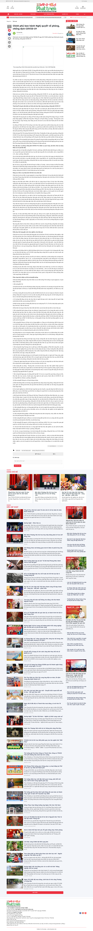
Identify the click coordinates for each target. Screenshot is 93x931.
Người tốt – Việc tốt (74, 607)
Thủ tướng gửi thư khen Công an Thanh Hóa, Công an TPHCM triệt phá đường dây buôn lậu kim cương (43, 753)
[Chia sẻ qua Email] (9, 38)
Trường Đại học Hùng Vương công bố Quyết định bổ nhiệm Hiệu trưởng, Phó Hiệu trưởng (76, 599)
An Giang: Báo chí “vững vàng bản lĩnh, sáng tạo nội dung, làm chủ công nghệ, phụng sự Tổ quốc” (43, 639)
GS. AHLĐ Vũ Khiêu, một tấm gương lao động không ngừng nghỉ (33, 17)
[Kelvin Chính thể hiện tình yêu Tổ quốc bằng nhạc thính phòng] (15, 834)
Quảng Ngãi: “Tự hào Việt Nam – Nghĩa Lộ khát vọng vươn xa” (43, 716)
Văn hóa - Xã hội (26, 530)
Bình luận (9, 26)
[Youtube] (85, 913)
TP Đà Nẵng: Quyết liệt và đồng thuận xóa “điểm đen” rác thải (75, 594)
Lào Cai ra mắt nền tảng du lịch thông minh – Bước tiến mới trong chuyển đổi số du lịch (76, 675)
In (54, 454)
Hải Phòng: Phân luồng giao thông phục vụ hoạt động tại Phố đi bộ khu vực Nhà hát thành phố (43, 766)
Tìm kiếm (77, 8)
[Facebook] (80, 913)
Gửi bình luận (17, 465)
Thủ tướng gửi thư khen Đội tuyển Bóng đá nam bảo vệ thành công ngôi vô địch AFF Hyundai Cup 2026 (43, 792)
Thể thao (25, 801)
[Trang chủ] (8, 14)
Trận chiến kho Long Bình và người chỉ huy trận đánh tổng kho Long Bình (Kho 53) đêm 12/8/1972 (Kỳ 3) (76, 639)
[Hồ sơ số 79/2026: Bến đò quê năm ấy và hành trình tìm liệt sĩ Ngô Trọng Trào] (15, 617)
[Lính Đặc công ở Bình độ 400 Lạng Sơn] (15, 846)
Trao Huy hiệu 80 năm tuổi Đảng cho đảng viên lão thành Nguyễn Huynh (76, 545)
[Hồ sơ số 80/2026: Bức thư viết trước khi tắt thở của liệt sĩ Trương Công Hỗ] (15, 578)
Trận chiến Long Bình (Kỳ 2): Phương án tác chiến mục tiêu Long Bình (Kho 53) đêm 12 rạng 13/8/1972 (76, 644)
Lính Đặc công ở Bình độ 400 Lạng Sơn (36, 842)
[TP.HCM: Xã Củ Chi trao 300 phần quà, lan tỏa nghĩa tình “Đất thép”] (15, 744)
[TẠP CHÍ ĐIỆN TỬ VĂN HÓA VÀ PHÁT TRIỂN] (46, 7)
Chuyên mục (83, 8)
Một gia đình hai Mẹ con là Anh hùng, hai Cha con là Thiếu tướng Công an (76, 633)
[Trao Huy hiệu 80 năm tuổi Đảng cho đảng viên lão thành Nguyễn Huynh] (15, 604)
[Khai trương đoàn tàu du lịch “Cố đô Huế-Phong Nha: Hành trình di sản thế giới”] (15, 565)
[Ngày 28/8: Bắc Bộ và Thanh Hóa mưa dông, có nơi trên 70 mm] (15, 707)
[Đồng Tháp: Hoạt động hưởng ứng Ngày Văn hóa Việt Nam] (15, 809)
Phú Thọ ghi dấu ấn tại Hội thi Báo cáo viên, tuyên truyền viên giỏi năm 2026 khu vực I (76, 703)
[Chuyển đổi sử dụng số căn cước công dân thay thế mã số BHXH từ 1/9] (15, 656)
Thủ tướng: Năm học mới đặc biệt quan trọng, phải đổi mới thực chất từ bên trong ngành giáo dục (42, 779)
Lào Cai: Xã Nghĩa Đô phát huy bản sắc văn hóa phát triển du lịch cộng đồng (76, 583)
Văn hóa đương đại (27, 775)
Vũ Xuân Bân (19, 32)
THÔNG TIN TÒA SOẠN (41, 929)
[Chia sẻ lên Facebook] (9, 34)
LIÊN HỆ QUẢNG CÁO (51, 929)
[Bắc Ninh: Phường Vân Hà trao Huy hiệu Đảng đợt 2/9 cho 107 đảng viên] (46, 482)
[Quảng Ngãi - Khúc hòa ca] (15, 527)
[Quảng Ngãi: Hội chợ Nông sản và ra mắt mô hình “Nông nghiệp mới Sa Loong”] (15, 871)
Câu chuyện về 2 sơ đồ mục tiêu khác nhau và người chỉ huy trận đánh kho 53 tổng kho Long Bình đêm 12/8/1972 (76, 650)
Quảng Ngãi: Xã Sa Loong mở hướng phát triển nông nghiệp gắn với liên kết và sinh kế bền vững (42, 626)
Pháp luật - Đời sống (27, 660)
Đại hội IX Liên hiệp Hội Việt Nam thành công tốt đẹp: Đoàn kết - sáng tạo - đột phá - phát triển (73, 494)
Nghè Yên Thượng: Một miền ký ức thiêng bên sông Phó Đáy (42, 728)
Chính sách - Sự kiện (27, 686)
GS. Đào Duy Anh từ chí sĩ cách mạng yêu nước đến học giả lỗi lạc (61, 17)
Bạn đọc (70, 661)
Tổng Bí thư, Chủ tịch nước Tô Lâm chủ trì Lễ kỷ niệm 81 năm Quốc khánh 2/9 (18, 494)
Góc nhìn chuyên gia (27, 699)
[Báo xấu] (9, 46)
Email (8, 8)
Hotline (12, 8)
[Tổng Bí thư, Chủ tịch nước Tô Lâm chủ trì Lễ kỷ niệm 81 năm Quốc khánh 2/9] (19, 482)
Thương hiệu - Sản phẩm (28, 875)
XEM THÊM (35, 892)
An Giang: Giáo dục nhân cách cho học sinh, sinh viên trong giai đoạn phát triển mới (76, 588)
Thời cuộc (9, 488)
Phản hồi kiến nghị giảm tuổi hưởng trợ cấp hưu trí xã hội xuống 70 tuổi (76, 692)
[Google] (83, 913)
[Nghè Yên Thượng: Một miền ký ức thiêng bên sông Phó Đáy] (15, 732)
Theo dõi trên (55, 33)
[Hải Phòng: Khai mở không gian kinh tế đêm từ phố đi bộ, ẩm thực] (15, 552)
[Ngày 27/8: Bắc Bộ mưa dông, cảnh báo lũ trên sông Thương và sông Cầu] (15, 884)
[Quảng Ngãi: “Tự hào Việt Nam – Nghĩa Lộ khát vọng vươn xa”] (15, 720)
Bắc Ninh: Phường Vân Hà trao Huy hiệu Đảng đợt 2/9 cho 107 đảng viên (46, 494)
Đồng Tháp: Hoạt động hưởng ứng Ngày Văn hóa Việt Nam (42, 805)
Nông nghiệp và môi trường (28, 712)
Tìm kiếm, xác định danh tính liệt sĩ (30, 826)
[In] (9, 42)
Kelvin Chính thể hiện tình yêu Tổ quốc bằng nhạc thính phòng (43, 830)
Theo (55, 446)
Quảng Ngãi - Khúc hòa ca (32, 523)
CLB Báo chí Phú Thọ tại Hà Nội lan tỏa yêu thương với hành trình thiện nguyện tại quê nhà (75, 621)
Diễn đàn (25, 849)
